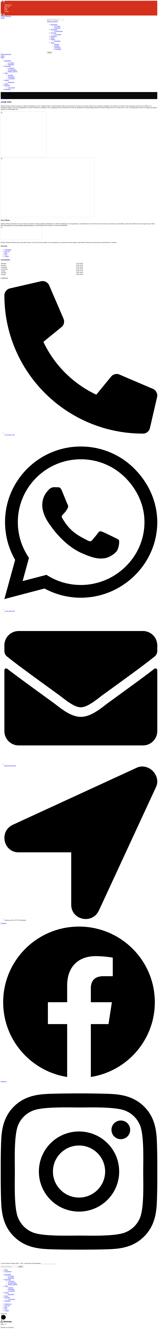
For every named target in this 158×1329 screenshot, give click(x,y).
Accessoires (57, 34)
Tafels (52, 42)
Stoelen (53, 39)
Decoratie (53, 33)
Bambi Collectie (12, 71)
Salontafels (57, 47)
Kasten (53, 37)
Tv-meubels (57, 49)
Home (2, 98)
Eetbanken (54, 36)
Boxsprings (54, 29)
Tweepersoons (58, 31)
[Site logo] (7, 18)
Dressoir (56, 44)
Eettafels (56, 46)
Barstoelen (57, 41)
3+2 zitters (57, 26)
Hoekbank (57, 28)
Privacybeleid (60, 1263)
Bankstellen (54, 24)
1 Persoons (11, 68)
